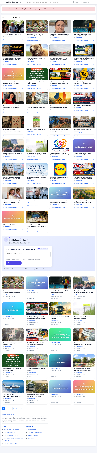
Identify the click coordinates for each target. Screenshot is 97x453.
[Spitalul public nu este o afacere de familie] (37, 174)
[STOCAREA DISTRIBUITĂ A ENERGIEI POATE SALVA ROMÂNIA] (84, 55)
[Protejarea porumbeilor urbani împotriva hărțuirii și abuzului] (84, 150)
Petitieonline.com (12, 2)
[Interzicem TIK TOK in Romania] (13, 221)
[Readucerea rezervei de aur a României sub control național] (60, 103)
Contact (42, 2)
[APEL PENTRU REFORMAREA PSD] (84, 102)
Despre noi (48, 2)
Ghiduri (4, 426)
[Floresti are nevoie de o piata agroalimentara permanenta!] (60, 55)
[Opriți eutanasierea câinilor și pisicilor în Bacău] (37, 79)
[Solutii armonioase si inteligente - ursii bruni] (37, 55)
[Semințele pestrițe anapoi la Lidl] (37, 126)
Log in (76, 2)
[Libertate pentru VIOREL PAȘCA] (13, 30)
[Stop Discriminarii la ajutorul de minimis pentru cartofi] (60, 127)
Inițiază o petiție (85, 2)
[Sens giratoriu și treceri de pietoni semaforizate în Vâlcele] (13, 150)
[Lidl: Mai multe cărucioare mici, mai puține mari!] (60, 174)
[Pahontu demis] (37, 197)
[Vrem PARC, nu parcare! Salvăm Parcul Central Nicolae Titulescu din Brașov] (60, 198)
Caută (56, 2)
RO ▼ (22, 2)
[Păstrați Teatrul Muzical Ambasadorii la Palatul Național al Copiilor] (60, 79)
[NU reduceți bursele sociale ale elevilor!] (84, 127)
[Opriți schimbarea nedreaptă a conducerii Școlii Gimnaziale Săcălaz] (13, 103)
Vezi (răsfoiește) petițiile (32, 2)
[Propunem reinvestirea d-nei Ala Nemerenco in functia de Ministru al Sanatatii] (84, 174)
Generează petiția (15, 263)
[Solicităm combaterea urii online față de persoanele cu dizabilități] (60, 31)
